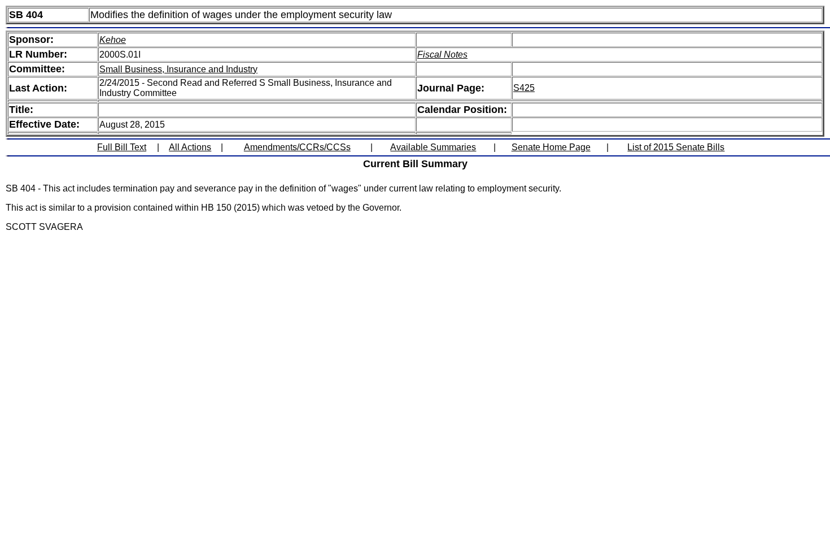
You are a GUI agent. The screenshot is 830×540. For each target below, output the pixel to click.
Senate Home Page (551, 147)
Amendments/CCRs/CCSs (297, 147)
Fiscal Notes (442, 54)
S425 (524, 88)
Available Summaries (433, 147)
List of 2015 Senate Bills (675, 147)
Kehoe (112, 40)
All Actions (190, 147)
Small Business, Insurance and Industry (178, 69)
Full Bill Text (121, 147)
